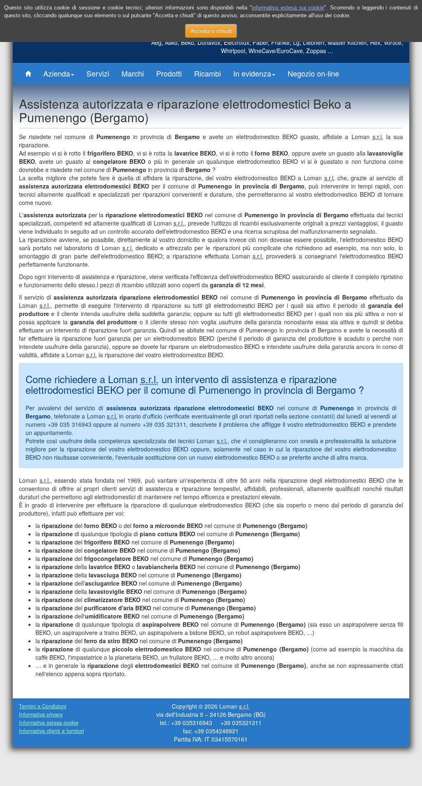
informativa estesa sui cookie (288, 8)
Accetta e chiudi (211, 31)
